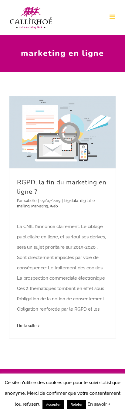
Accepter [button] (53, 405)
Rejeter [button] (77, 405)
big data (71, 201)
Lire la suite (26, 326)
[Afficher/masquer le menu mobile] (113, 17)
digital (85, 201)
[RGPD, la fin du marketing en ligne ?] (62, 132)
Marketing (39, 206)
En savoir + (98, 404)
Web (54, 206)
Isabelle (29, 201)
